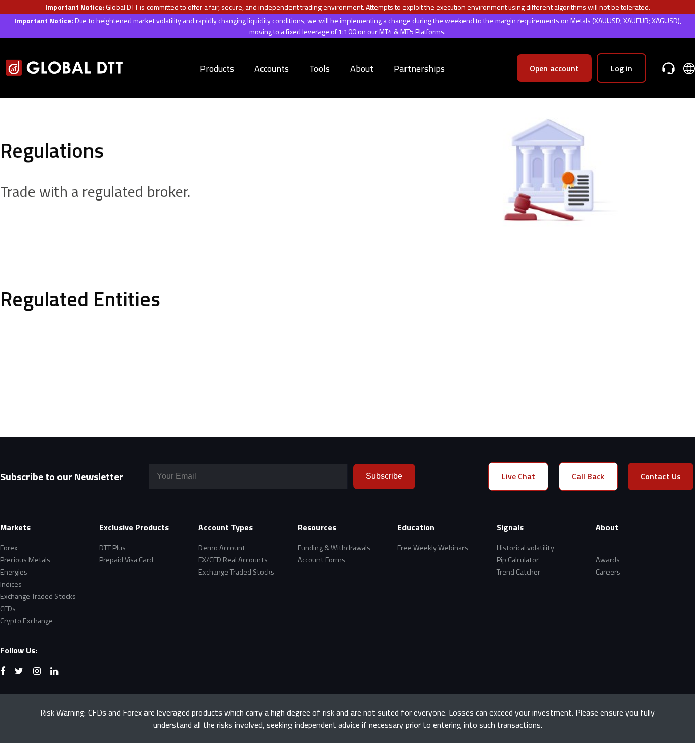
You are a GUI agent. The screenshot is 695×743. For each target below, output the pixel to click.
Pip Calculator (518, 559)
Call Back (588, 476)
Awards (608, 559)
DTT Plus (112, 547)
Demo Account (221, 547)
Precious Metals (25, 559)
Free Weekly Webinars (432, 547)
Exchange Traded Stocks (38, 596)
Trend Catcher (518, 572)
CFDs (8, 608)
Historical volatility (525, 547)
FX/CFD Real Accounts (233, 559)
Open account (554, 68)
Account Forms (321, 559)
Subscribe (384, 476)
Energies (13, 572)
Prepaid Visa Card (126, 559)
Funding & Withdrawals (334, 547)
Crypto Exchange (26, 620)
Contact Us (661, 476)
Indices (11, 584)
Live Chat (518, 476)
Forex (9, 547)
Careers (608, 572)
